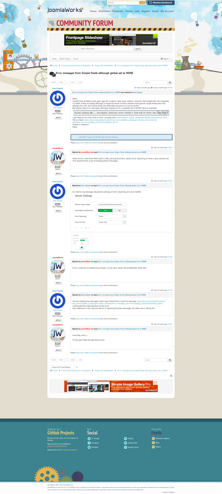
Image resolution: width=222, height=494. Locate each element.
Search (75, 59)
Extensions (104, 11)
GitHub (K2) (132, 443)
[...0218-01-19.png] (103, 210)
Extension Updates (163, 438)
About (155, 11)
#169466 (170, 257)
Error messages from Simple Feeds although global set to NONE (96, 92)
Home (93, 11)
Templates (117, 11)
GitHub (130, 439)
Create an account (91, 143)
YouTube (94, 447)
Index (54, 59)
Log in (78, 143)
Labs (137, 11)
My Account (167, 11)
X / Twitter (95, 439)
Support (146, 11)
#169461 (170, 181)
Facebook (95, 443)
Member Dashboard (162, 3)
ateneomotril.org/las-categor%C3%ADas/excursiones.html (142, 117)
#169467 (170, 290)
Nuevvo (172, 492)
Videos (158, 447)
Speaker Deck (133, 447)
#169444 (170, 88)
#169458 (170, 147)
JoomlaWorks (65, 10)
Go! (142, 3)
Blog (157, 443)
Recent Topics (65, 59)
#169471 (170, 324)
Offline (57, 111)
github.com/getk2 (70, 450)
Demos (129, 11)
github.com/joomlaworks (57, 446)
